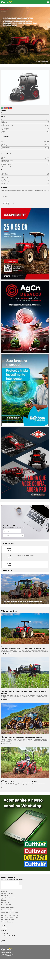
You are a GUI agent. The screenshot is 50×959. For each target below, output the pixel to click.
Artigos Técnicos (7, 893)
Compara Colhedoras (8, 910)
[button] (48, 2)
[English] (5, 108)
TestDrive (3, 646)
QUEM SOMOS (4, 929)
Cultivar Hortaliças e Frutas (10, 917)
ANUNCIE (3, 927)
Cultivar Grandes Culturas (10, 915)
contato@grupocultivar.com (6, 952)
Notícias (4, 891)
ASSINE (3, 925)
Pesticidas (5, 902)
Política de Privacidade (5, 933)
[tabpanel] (25, 35)
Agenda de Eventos (8, 898)
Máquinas (4, 896)
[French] (9, 108)
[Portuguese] (2, 108)
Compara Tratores (7, 908)
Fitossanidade (6, 904)
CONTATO (3, 931)
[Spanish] (7, 108)
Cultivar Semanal (7, 922)
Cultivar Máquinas (7, 920)
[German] (11, 108)
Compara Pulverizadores (9, 912)
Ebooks (3, 900)
